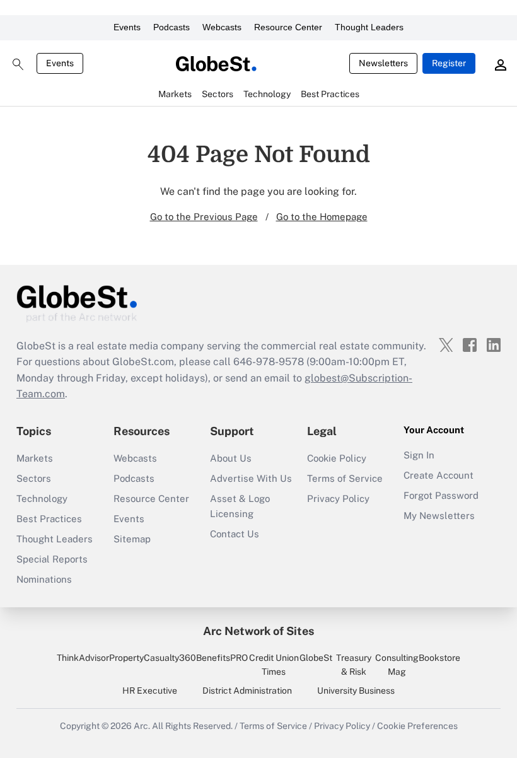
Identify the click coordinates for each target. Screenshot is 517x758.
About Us (231, 458)
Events (127, 27)
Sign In (419, 455)
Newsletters (383, 63)
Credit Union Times (274, 665)
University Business (356, 690)
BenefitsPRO (222, 658)
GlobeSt (315, 658)
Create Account (438, 475)
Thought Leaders (369, 27)
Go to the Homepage (322, 216)
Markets (34, 458)
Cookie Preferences (417, 726)
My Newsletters (439, 515)
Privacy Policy (338, 498)
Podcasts (171, 27)
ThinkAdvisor (83, 658)
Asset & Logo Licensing (240, 506)
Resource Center (288, 27)
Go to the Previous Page (204, 216)
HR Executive (149, 690)
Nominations (44, 579)
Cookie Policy (336, 458)
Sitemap (132, 539)
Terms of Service (345, 478)
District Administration (247, 690)
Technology (41, 498)
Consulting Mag (397, 665)
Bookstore (439, 658)
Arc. (142, 726)
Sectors (33, 478)
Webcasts (221, 27)
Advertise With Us (251, 478)
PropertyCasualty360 (152, 658)
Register (449, 63)
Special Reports (52, 559)
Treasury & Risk (353, 665)
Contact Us (234, 533)
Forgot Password (441, 495)
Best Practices (49, 518)
